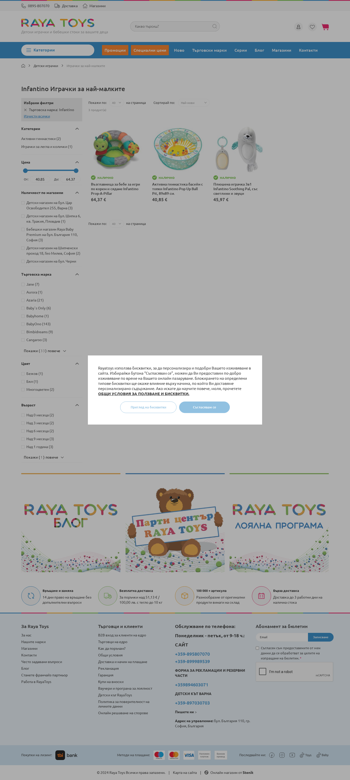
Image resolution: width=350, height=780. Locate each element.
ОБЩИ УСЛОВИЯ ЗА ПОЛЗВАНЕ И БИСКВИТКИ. (143, 394)
